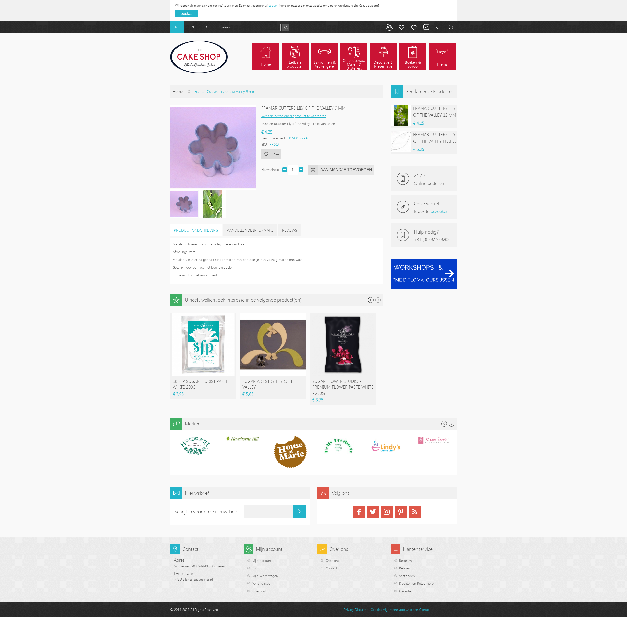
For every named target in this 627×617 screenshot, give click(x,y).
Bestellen (405, 560)
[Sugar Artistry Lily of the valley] (273, 315)
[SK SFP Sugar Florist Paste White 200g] (203, 315)
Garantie (405, 591)
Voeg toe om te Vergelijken (276, 154)
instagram (387, 512)
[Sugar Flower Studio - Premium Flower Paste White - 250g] (343, 315)
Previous (371, 300)
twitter (373, 512)
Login (256, 568)
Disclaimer (362, 609)
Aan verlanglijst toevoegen (266, 154)
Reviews (289, 230)
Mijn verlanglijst (414, 27)
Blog (389, 27)
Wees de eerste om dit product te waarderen (293, 115)
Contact (331, 568)
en (192, 27)
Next (378, 300)
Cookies (376, 609)
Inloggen (451, 27)
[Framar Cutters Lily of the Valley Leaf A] (401, 141)
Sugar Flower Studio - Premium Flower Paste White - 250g (343, 387)
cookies (273, 5)
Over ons (332, 560)
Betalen (438, 27)
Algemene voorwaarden (400, 609)
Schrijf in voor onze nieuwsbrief (207, 511)
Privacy (349, 609)
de (207, 27)
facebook (359, 512)
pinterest (401, 512)
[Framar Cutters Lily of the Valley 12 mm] (401, 115)
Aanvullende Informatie (250, 230)
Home (178, 91)
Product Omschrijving (196, 230)
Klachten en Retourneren (417, 583)
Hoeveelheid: (270, 169)
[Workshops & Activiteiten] (424, 262)
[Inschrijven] (299, 511)
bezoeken (439, 211)
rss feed (415, 512)
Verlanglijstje (261, 583)
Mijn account (402, 27)
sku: (264, 144)
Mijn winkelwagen (426, 27)
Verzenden (407, 575)
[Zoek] (285, 27)
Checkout (259, 591)
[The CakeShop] (199, 57)
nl (177, 27)
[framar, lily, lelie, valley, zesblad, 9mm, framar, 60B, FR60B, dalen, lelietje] (184, 204)
